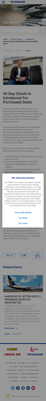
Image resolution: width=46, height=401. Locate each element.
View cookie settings (23, 212)
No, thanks (23, 218)
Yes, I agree (23, 223)
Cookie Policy (17, 206)
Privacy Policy (30, 206)
